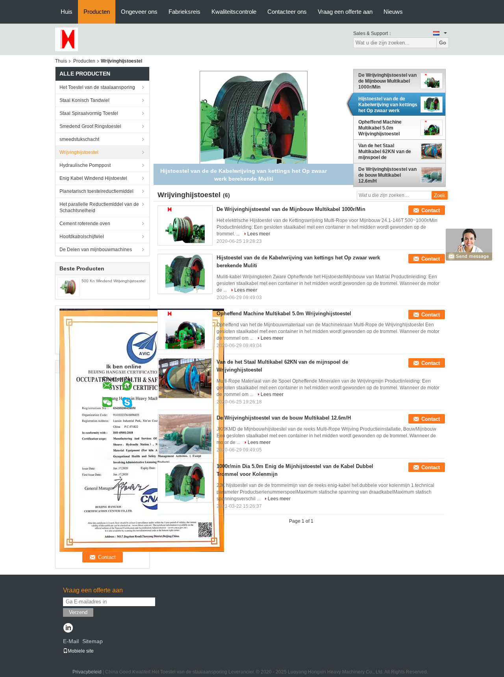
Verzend (78, 612)
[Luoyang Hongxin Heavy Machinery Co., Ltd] (66, 39)
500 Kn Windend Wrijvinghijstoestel (113, 281)
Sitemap (92, 641)
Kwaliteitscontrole (233, 11)
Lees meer (258, 234)
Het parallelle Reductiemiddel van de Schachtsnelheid (99, 207)
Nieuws (393, 11)
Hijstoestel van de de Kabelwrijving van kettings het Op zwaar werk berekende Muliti (387, 104)
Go (442, 43)
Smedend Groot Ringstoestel (90, 126)
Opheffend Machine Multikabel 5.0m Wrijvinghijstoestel (380, 128)
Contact (430, 210)
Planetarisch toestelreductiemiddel (96, 191)
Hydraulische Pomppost (85, 165)
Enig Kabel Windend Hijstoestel (93, 178)
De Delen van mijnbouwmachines (95, 249)
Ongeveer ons (139, 11)
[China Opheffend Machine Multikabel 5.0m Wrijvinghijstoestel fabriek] (185, 330)
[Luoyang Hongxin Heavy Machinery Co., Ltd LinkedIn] (68, 628)
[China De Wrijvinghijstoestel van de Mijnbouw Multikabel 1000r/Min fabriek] (185, 225)
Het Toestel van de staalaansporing (97, 87)
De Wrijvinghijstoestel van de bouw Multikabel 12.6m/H (387, 175)
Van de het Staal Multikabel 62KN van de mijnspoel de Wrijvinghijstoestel (384, 151)
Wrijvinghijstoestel (78, 152)
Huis (66, 11)
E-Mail (71, 641)
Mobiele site (81, 651)
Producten (96, 11)
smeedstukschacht (79, 139)
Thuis (61, 61)
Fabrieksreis (184, 11)
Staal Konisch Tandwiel (84, 100)
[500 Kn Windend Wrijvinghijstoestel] (68, 286)
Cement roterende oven (84, 223)
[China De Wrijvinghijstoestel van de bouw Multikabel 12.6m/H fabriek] (185, 434)
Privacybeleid (87, 672)
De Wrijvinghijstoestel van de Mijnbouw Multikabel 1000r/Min (387, 81)
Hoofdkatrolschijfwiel (81, 236)
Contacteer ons (287, 11)
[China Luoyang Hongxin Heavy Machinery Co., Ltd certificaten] (141, 430)
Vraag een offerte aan (345, 11)
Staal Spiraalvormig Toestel (88, 113)
